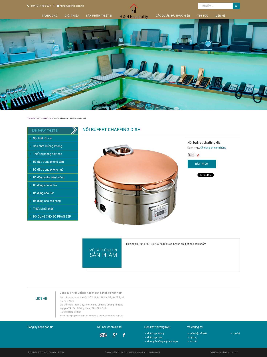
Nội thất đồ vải (42, 138)
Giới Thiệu (72, 15)
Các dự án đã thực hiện (173, 15)
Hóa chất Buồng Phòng (47, 146)
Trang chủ (49, 15)
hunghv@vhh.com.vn (71, 5)
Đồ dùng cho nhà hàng (213, 147)
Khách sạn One (154, 337)
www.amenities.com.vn (111, 315)
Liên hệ (220, 15)
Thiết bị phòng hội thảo (47, 154)
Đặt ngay (202, 164)
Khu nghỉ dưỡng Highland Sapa (162, 341)
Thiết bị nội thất (43, 208)
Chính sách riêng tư (48, 352)
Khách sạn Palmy (155, 333)
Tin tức (202, 15)
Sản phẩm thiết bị (99, 15)
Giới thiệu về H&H (198, 333)
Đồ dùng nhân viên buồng (48, 177)
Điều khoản (32, 352)
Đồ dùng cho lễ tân (45, 185)
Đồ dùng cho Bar (43, 193)
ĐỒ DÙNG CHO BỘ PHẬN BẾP (52, 216)
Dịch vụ (193, 337)
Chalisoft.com (232, 352)
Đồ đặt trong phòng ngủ (48, 169)
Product (48, 118)
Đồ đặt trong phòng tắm (48, 161)
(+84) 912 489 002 (40, 5)
